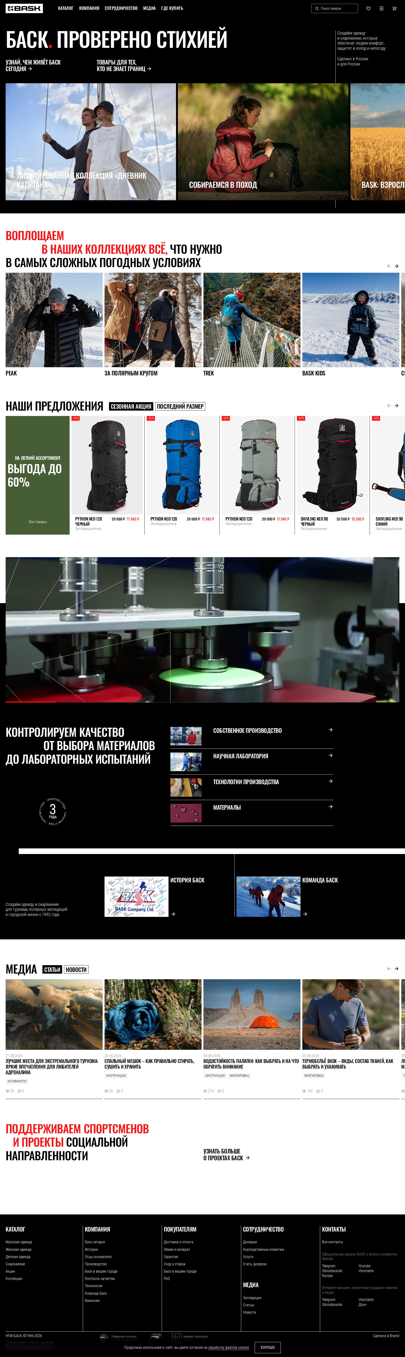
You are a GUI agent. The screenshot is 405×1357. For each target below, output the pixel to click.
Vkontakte (366, 1271)
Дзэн (362, 1304)
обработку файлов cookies (228, 1347)
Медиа (149, 8)
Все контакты (332, 1242)
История (91, 1249)
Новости (76, 969)
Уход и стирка (174, 1264)
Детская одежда (18, 1257)
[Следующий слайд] (17, 210)
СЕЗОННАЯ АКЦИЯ (131, 406)
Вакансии (92, 1300)
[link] (24, 8)
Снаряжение (15, 1264)
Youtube (365, 1266)
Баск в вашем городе (101, 1271)
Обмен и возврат (177, 1249)
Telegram (328, 1266)
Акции (10, 1271)
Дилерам (250, 1242)
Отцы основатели (98, 1257)
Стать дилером (254, 1264)
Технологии (93, 1286)
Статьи (52, 969)
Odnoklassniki (332, 1271)
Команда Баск (96, 1293)
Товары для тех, (121, 65)
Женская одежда (18, 1249)
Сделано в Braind (386, 1336)
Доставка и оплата (178, 1242)
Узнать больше (223, 1154)
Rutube (327, 1276)
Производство (96, 1264)
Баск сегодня (95, 1242)
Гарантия (171, 1257)
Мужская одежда (19, 1242)
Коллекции (14, 1278)
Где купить (172, 8)
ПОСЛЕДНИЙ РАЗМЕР (180, 406)
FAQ (167, 1278)
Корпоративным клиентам (263, 1249)
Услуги (248, 1257)
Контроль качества (100, 1278)
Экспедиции (252, 1298)
